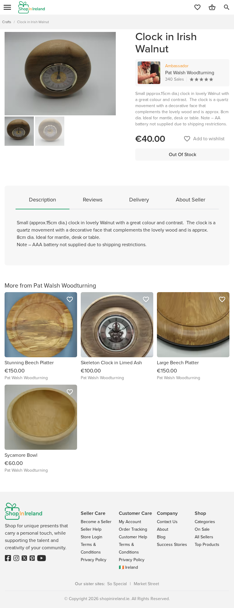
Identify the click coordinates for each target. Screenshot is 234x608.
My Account (130, 522)
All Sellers (204, 537)
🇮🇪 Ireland (128, 567)
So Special (117, 584)
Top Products (207, 544)
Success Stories (172, 544)
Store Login (91, 537)
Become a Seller (96, 522)
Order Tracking (133, 529)
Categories (205, 522)
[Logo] (31, 7)
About (162, 529)
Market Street (146, 584)
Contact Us (167, 522)
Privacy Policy (93, 560)
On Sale (202, 529)
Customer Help (133, 537)
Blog (161, 537)
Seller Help (91, 529)
